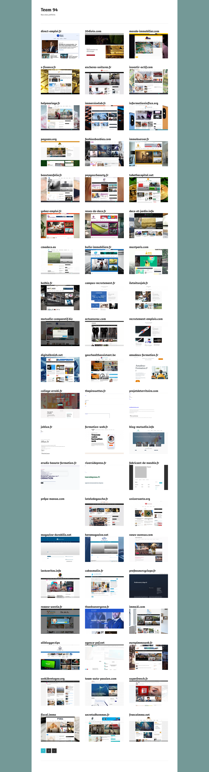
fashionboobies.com (98, 139)
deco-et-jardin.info (141, 211)
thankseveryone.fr (97, 607)
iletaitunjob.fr (138, 283)
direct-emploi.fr (51, 31)
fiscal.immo (48, 714)
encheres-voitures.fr (98, 67)
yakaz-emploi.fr (51, 211)
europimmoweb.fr (140, 642)
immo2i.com (137, 607)
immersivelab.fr (95, 103)
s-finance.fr (48, 67)
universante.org (139, 499)
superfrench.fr (138, 678)
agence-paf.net (94, 642)
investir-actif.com (141, 67)
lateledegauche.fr (96, 499)
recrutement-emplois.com (146, 319)
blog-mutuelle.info (141, 427)
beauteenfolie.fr (51, 175)
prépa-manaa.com (52, 499)
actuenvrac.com (95, 319)
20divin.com (93, 31)
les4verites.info (51, 570)
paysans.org (49, 139)
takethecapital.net (141, 175)
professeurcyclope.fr (142, 570)
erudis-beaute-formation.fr (59, 463)
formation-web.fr (96, 427)
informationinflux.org (143, 103)
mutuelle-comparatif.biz (57, 319)
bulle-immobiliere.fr (98, 247)
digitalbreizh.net (52, 355)
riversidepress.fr (95, 463)
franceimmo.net (139, 714)
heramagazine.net (96, 535)
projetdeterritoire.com (143, 391)
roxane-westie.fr (51, 607)
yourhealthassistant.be (100, 355)
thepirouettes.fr (95, 391)
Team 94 (49, 10)
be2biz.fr (46, 283)
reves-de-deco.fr (95, 211)
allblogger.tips (50, 642)
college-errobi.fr (51, 391)
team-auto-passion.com (100, 678)
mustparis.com (138, 247)
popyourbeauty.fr (96, 175)
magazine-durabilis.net (56, 535)
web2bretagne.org (53, 678)
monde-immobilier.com (144, 31)
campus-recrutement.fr (100, 283)
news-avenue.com (141, 535)
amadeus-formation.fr (143, 355)
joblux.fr (46, 427)
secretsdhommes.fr (97, 714)
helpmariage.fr (50, 103)
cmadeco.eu (48, 247)
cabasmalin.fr (94, 570)
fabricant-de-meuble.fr (144, 463)
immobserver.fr (139, 139)
